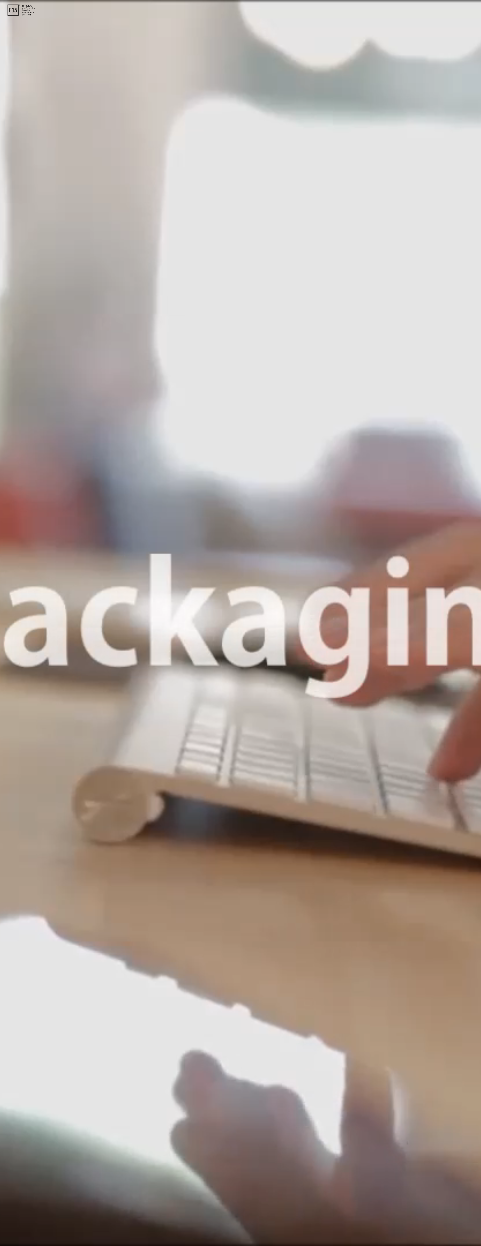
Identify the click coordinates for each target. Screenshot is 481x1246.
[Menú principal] (471, 10)
